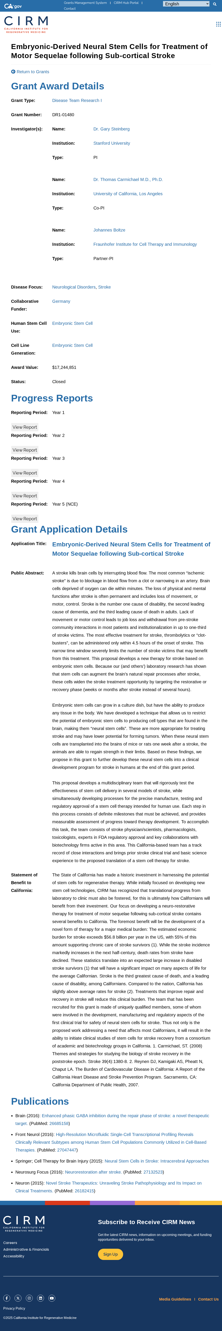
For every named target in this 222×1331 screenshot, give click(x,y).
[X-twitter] (18, 1298)
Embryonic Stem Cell (72, 323)
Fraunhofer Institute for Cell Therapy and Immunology (145, 244)
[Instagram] (29, 1298)
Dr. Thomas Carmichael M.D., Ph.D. (128, 179)
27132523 (153, 1172)
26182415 (84, 1190)
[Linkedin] (40, 1298)
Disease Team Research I (77, 100)
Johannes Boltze (109, 230)
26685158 (59, 1123)
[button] (215, 4)
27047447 (66, 1150)
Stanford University (111, 143)
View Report (25, 427)
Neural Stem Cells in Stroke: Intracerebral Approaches (157, 1161)
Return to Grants (32, 71)
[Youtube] (51, 1298)
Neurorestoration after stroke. (93, 1172)
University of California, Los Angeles (128, 193)
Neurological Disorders (74, 287)
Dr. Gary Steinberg (111, 129)
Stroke (104, 287)
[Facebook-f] (6, 1298)
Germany (61, 301)
